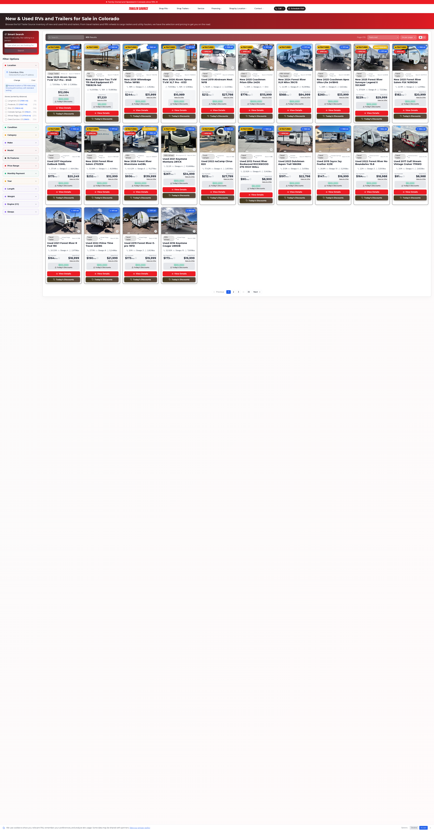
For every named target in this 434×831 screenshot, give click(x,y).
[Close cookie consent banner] (430, 828)
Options (404, 828)
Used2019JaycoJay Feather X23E (329, 162)
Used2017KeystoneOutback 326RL (59, 162)
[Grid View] (420, 37)
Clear (33, 80)
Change (17, 80)
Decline (414, 828)
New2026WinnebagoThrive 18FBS (137, 81)
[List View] (424, 37)
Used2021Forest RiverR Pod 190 (62, 244)
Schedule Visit (297, 8)
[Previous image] (49, 57)
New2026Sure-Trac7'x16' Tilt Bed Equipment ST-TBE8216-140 (101, 82)
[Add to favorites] (78, 67)
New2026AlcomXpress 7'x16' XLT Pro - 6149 (61, 78)
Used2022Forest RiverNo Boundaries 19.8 (371, 162)
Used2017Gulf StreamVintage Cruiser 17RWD (408, 162)
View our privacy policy (140, 828)
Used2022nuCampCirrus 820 (216, 162)
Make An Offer (63, 95)
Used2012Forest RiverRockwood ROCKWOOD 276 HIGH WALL (254, 164)
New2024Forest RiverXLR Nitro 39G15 (292, 81)
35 (249, 292)
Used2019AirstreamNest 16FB (216, 81)
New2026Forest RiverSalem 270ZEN (99, 162)
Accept (423, 828)
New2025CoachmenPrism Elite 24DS (252, 81)
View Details (65, 108)
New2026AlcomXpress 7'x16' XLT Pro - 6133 (177, 81)
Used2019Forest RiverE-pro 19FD (139, 244)
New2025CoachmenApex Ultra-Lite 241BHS (333, 81)
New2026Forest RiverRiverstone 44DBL (138, 162)
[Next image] (78, 57)
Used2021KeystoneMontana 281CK (175, 160)
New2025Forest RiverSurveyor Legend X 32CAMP (368, 82)
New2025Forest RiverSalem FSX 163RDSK (407, 81)
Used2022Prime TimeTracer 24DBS (99, 244)
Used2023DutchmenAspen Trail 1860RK (291, 162)
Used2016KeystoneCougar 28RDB (175, 244)
